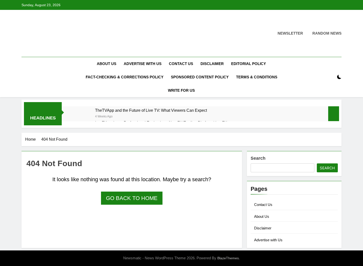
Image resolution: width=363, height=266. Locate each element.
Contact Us (181, 64)
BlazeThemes (228, 258)
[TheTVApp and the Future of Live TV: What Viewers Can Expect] (81, 117)
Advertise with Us (142, 64)
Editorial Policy (248, 64)
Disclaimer (212, 64)
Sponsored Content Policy (200, 77)
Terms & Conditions (256, 77)
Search (258, 158)
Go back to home (132, 198)
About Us (106, 64)
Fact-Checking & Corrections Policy (124, 77)
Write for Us (181, 90)
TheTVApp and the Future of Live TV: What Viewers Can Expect (151, 110)
